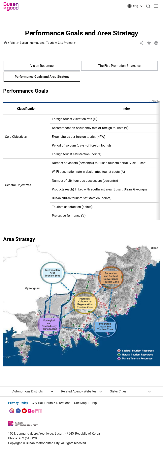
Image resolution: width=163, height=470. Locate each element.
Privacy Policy (18, 403)
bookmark (149, 43)
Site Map (80, 403)
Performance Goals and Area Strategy (42, 77)
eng (135, 6)
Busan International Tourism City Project (46, 42)
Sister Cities (118, 391)
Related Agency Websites (78, 391)
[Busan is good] (15, 7)
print (156, 43)
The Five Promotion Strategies (119, 66)
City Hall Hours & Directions (51, 403)
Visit (13, 42)
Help (93, 403)
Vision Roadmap (42, 66)
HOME (5, 43)
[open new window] (11, 411)
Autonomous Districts (27, 391)
